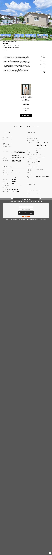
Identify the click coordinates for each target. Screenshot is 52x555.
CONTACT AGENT (26, 115)
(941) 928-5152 (26, 104)
